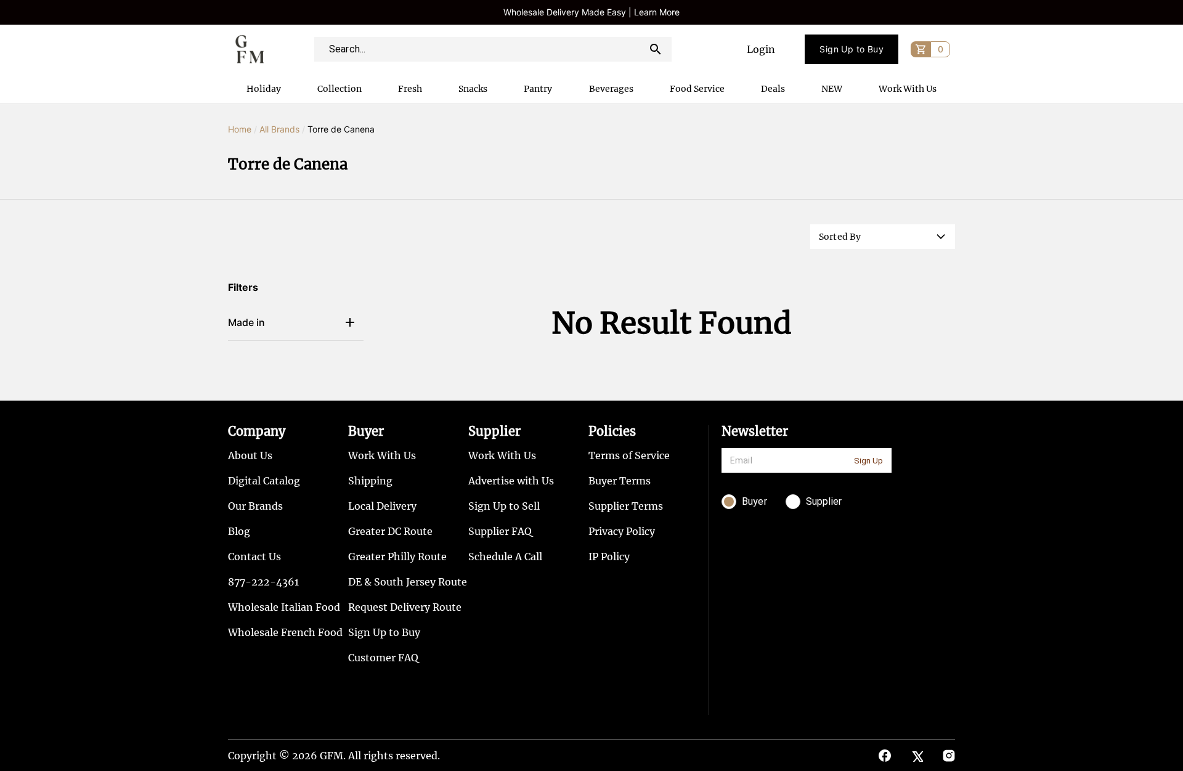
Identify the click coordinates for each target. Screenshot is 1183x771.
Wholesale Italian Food (284, 607)
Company (256, 431)
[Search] (655, 49)
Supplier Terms (625, 506)
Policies (612, 431)
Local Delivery (382, 506)
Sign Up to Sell (504, 506)
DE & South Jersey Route (407, 582)
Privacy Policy (621, 531)
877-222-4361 (263, 582)
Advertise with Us (511, 481)
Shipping (370, 481)
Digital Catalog (264, 481)
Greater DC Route (390, 531)
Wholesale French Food (285, 632)
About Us (250, 455)
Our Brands (255, 506)
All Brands (279, 129)
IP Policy (609, 556)
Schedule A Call (505, 556)
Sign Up (868, 460)
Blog (239, 531)
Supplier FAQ (500, 531)
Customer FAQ (383, 657)
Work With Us (382, 455)
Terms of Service (629, 455)
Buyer (366, 431)
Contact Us (254, 556)
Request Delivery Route (404, 607)
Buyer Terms (619, 481)
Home (239, 129)
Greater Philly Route (397, 556)
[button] (882, 236)
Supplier (494, 431)
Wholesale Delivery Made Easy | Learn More (591, 12)
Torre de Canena (341, 129)
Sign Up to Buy (851, 49)
